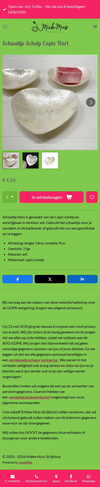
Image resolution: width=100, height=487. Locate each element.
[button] (11, 160)
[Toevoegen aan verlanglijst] (92, 197)
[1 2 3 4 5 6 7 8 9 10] (9, 197)
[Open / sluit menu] (5, 27)
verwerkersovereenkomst (29, 397)
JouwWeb (25, 462)
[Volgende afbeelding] (90, 102)
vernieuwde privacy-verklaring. (33, 360)
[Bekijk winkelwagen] (95, 27)
